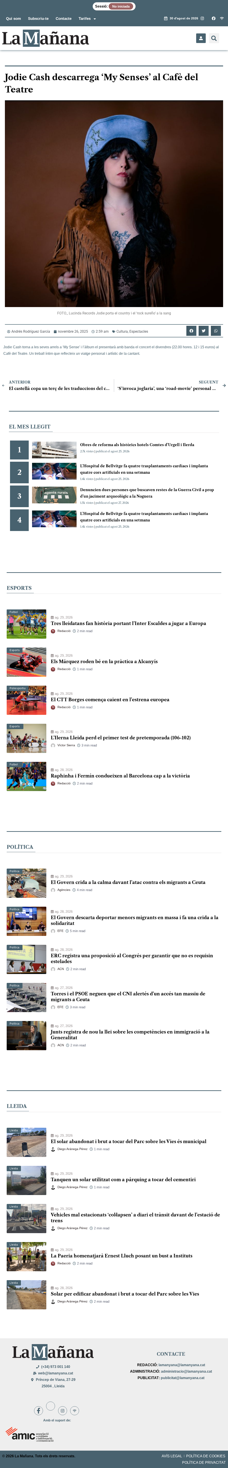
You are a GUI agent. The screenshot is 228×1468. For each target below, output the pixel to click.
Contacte (63, 18)
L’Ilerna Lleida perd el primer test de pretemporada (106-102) (121, 737)
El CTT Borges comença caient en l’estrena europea (110, 699)
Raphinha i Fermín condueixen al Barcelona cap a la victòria (120, 776)
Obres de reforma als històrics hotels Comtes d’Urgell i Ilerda (137, 445)
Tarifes (85, 18)
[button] (214, 38)
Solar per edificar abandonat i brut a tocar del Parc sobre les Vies (125, 1294)
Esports (15, 650)
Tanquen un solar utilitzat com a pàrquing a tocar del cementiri (123, 1179)
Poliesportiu (18, 688)
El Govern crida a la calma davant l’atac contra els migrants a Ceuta (128, 882)
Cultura (122, 331)
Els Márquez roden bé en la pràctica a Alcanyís (104, 661)
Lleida (14, 1130)
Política (15, 871)
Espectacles (138, 331)
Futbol (14, 612)
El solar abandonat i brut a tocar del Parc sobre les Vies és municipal (128, 1141)
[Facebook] (38, 1410)
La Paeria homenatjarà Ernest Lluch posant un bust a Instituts (121, 1256)
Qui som (13, 18)
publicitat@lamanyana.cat (182, 1378)
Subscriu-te (38, 18)
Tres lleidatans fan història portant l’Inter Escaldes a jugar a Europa (128, 623)
